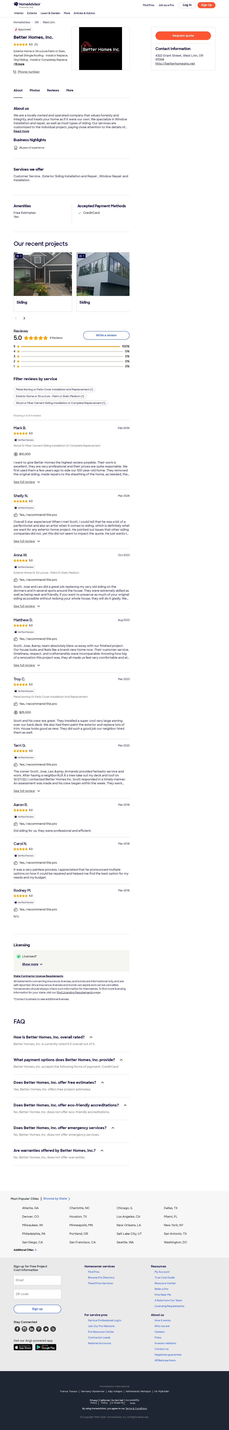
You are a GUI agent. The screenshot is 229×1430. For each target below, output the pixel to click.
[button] (43, 281)
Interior (19, 13)
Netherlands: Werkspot (138, 1391)
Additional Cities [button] (23, 1250)
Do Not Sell (117, 1401)
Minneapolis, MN (81, 1225)
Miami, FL (170, 1216)
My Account (162, 1271)
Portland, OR (78, 1234)
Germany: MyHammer (93, 1391)
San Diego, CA (32, 1242)
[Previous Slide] (16, 318)
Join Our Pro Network (101, 1326)
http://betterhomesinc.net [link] (175, 64)
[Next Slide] (24, 318)
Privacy (94, 1401)
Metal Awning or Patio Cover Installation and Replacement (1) (54, 389)
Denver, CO (30, 1216)
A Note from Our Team (168, 1300)
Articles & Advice (84, 13)
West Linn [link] (49, 22)
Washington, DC (175, 1242)
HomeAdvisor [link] (22, 22)
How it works (163, 1320)
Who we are (162, 1326)
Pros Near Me (163, 1294)
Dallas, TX (171, 1208)
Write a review (106, 335)
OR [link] (37, 22)
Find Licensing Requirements (75, 992)
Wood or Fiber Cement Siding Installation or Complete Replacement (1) (60, 403)
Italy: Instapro (115, 1391)
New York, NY (173, 1225)
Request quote (183, 35)
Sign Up (206, 5)
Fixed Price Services (100, 1283)
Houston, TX (78, 1216)
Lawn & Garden (50, 13)
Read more (21, 131)
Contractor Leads (99, 1337)
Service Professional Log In (104, 1320)
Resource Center (165, 1283)
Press (158, 1337)
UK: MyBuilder (161, 1391)
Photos (35, 90)
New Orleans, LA (129, 1225)
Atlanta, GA (30, 1208)
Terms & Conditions (136, 1408)
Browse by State (55, 1198)
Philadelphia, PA (33, 1234)
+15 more (19, 64)
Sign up (37, 1309)
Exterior (32, 13)
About (18, 90)
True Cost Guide (165, 1277)
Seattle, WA (125, 1242)
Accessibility (132, 1402)
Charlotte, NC (79, 1208)
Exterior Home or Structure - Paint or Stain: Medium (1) (50, 396)
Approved (24, 29)
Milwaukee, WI (32, 1225)
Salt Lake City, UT (129, 1234)
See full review (24, 482)
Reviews (53, 90)
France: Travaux (68, 1391)
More (67, 13)
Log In (187, 5)
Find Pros (93, 1271)
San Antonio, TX (175, 1234)
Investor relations (165, 1343)
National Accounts (99, 1343)
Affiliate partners (165, 1360)
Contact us (162, 1349)
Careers (160, 1331)
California (104, 1401)
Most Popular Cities (25, 1199)
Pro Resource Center (101, 1331)
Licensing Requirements (169, 1306)
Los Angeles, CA (128, 1216)
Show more (30, 964)
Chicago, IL (125, 1208)
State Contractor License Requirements (38, 976)
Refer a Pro (161, 1289)
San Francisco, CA (82, 1242)
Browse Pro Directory (101, 1277)
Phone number (29, 72)
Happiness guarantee (168, 1354)
